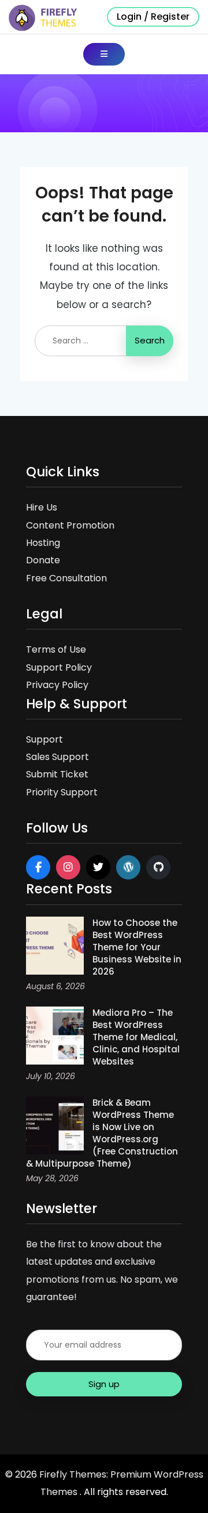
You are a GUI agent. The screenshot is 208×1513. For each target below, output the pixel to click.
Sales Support (57, 756)
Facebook (38, 867)
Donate (43, 560)
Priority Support (62, 792)
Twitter (98, 867)
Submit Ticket (57, 774)
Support (44, 739)
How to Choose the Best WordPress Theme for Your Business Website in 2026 (136, 947)
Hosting (43, 542)
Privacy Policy (57, 685)
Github (158, 867)
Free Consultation (66, 578)
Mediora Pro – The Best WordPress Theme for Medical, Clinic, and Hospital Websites (136, 1037)
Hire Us (41, 507)
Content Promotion (70, 525)
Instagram (68, 867)
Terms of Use (56, 649)
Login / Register (153, 16)
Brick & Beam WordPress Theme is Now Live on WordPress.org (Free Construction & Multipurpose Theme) (102, 1133)
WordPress (128, 867)
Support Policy (59, 667)
